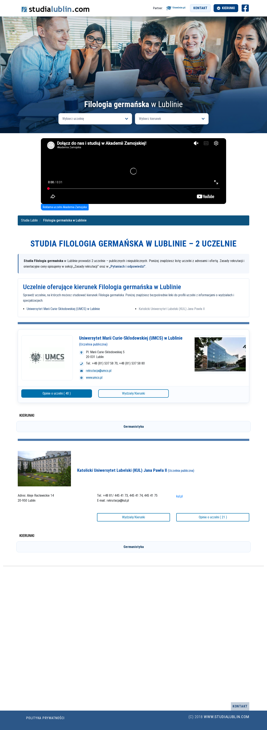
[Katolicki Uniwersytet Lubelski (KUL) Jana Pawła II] (44, 469)
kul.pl (179, 496)
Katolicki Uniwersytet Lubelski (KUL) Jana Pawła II (172, 309)
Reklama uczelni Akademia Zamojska (65, 207)
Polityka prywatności (45, 718)
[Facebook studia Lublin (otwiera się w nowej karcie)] (245, 8)
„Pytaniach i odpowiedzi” (127, 266)
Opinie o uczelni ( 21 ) (213, 517)
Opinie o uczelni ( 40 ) (57, 393)
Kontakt (200, 8)
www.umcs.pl (94, 378)
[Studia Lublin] (55, 8)
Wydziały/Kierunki (133, 393)
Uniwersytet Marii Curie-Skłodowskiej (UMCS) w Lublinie (63, 309)
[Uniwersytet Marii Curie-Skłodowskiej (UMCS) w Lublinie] (47, 357)
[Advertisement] (133, 68)
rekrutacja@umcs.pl (98, 371)
